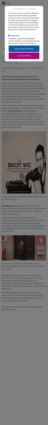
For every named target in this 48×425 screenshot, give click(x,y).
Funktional (14, 36)
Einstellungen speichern (24, 49)
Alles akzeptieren (24, 56)
